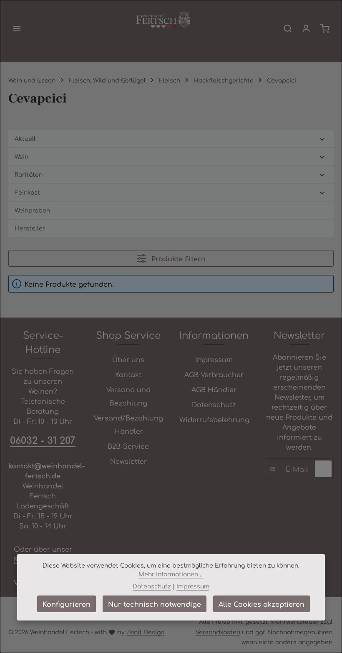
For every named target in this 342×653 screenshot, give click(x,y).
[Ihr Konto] (306, 28)
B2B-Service (128, 445)
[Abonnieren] (323, 468)
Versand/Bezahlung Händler (128, 424)
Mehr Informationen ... (171, 574)
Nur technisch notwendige (154, 603)
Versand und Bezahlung (128, 396)
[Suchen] (287, 28)
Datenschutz (214, 404)
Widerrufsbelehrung (214, 419)
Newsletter (128, 460)
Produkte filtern (177, 258)
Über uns (128, 359)
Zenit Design (145, 631)
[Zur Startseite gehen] (163, 20)
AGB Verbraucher (214, 374)
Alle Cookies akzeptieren (261, 603)
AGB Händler (213, 389)
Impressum (214, 359)
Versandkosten (218, 631)
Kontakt (128, 374)
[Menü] (16, 28)
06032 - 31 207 (42, 439)
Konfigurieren (67, 603)
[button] (322, 139)
